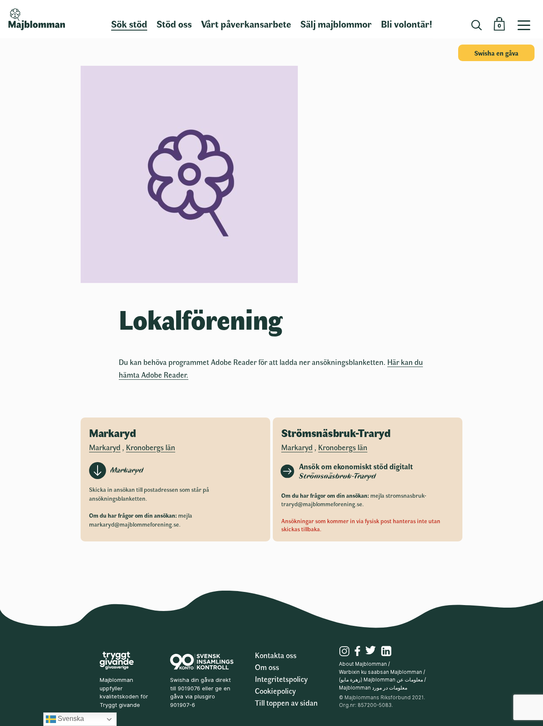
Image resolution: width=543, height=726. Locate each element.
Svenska (70, 718)
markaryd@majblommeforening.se (134, 524)
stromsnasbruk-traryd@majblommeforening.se (353, 499)
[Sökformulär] (476, 25)
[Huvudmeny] (527, 19)
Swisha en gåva (496, 52)
